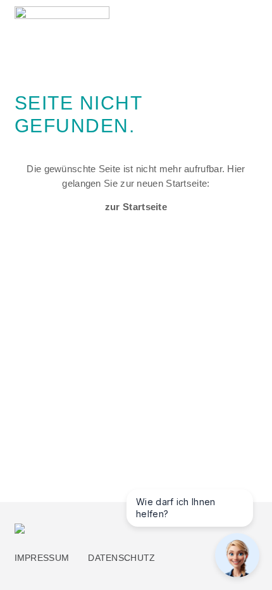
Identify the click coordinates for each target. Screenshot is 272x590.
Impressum (42, 558)
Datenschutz (121, 558)
